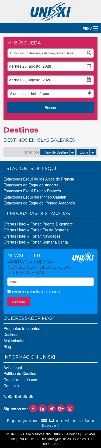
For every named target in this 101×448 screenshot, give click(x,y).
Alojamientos (14, 340)
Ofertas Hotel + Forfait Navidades (32, 236)
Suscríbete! (18, 301)
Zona (84, 152)
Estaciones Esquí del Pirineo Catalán (35, 197)
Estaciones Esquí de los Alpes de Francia (39, 179)
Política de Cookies (20, 373)
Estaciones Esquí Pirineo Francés (32, 190)
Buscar (51, 107)
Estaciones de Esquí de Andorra (31, 184)
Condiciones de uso (20, 379)
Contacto (11, 385)
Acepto (35, 292)
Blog (7, 346)
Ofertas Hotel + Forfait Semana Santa (36, 242)
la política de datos (42, 292)
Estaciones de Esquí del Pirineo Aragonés (39, 203)
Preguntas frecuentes (22, 328)
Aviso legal (13, 367)
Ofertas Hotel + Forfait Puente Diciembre (38, 224)
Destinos (11, 334)
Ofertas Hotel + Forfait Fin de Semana (36, 229)
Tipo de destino (56, 152)
